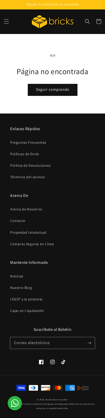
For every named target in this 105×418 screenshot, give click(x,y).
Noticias (16, 276)
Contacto (17, 220)
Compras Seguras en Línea (32, 244)
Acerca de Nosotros (26, 209)
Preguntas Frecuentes (28, 142)
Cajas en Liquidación (27, 310)
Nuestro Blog (21, 287)
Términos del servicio (27, 177)
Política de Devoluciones (30, 165)
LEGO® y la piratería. (26, 299)
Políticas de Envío (24, 154)
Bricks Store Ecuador (57, 399)
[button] (6, 21)
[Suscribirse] (89, 342)
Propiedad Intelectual (28, 232)
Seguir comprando (52, 89)
